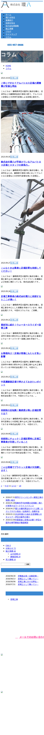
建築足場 (15, 556)
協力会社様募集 (12, 25)
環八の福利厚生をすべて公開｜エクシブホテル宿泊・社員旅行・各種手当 (24, 510)
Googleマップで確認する (12, 707)
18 (20, 485)
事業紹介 (9, 20)
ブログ (8, 31)
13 (15, 485)
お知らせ (11, 548)
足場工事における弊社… (28, 581)
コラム (8, 37)
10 (7, 485)
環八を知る (10, 17)
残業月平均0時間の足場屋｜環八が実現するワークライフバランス (24, 504)
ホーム (8, 14)
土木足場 (15, 553)
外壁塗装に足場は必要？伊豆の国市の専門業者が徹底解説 (23, 521)
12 (12, 485)
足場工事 (14, 77)
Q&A (8, 545)
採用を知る (10, 23)
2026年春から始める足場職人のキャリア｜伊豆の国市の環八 (24, 515)
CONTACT (9, 48)
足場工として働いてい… (28, 578)
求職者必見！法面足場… (28, 575)
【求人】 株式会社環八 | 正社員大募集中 (18, 721)
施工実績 (9, 28)
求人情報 (11, 559)
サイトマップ (11, 34)
